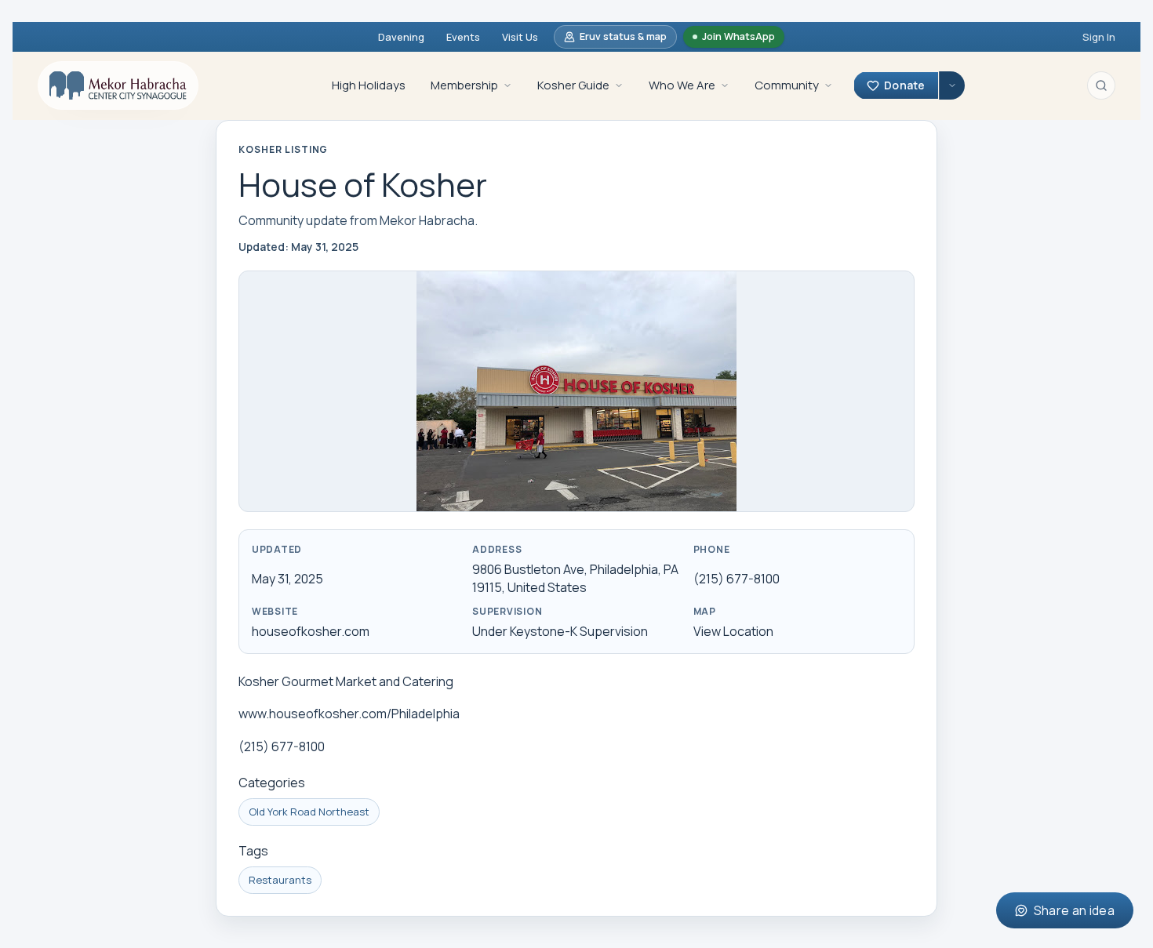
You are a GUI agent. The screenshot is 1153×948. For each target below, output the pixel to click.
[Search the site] (1101, 85)
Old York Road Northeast (309, 812)
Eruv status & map (623, 36)
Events (463, 37)
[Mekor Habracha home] (118, 85)
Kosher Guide (573, 85)
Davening (401, 37)
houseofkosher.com (310, 631)
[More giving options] (952, 85)
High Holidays (369, 85)
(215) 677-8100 (736, 578)
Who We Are (682, 85)
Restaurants (280, 880)
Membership (464, 85)
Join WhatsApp (738, 36)
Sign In (1098, 37)
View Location (733, 631)
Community (787, 85)
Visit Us (520, 37)
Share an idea (1074, 910)
